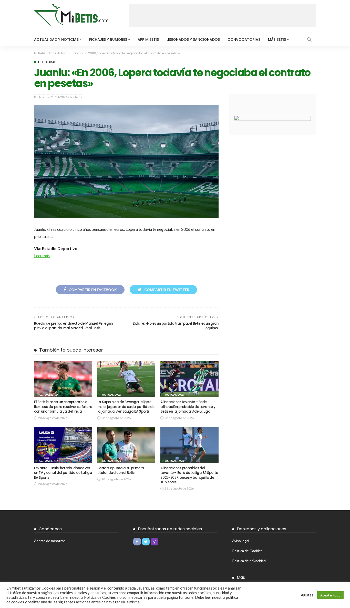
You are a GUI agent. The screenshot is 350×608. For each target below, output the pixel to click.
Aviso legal (240, 541)
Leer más (42, 255)
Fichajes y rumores (108, 39)
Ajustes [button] (307, 595)
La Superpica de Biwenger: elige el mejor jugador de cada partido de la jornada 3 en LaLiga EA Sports (126, 407)
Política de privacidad (249, 561)
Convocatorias (244, 39)
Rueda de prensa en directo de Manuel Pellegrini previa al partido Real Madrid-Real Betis (73, 326)
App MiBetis (148, 39)
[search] (309, 39)
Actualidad (47, 62)
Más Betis (277, 39)
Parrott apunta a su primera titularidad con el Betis (120, 470)
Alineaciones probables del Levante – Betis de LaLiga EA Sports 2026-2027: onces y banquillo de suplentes (189, 475)
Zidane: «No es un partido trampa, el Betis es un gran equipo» (176, 326)
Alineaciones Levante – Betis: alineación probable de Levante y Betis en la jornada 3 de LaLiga (187, 407)
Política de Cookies (247, 551)
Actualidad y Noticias (56, 39)
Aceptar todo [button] (330, 595)
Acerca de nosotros (50, 541)
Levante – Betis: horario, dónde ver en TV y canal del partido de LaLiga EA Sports (63, 473)
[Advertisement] (222, 15)
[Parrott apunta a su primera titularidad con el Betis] (126, 445)
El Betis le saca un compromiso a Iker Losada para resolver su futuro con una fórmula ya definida (63, 407)
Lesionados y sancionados (193, 39)
